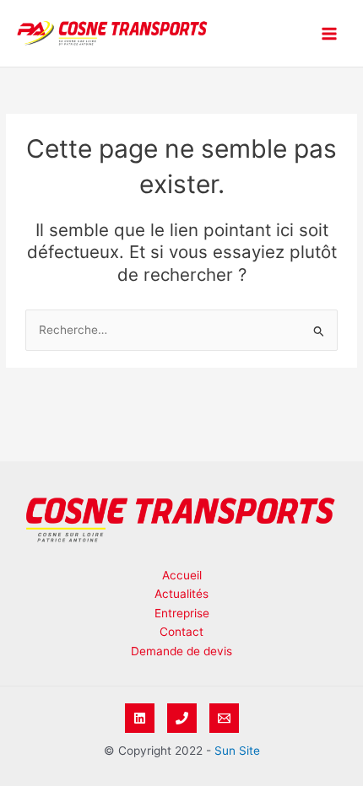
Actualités (181, 593)
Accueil (182, 575)
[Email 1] (224, 718)
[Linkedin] (139, 718)
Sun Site (237, 750)
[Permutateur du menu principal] (329, 33)
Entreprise (181, 613)
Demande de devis (181, 651)
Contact (181, 631)
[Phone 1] (182, 718)
